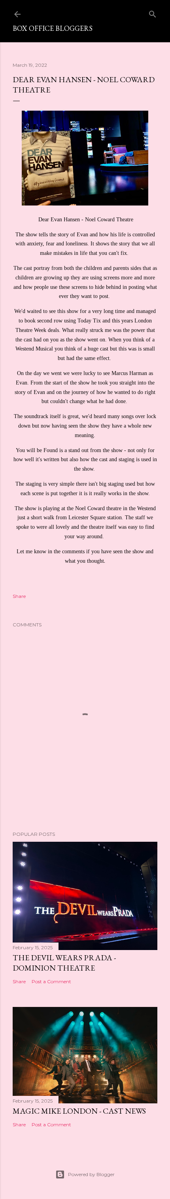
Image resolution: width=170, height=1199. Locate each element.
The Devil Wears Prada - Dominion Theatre (64, 962)
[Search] (152, 12)
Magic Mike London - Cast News (79, 1111)
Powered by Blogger (91, 1174)
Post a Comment (51, 981)
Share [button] (19, 596)
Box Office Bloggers (53, 28)
